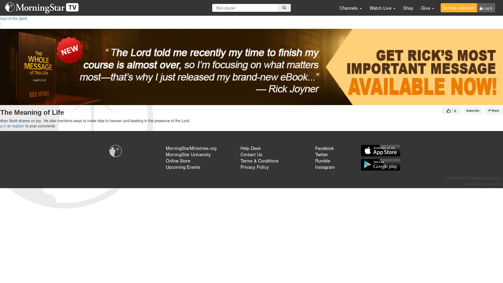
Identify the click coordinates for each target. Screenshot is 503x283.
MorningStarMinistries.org (191, 148)
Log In (488, 8)
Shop (408, 7)
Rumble (322, 160)
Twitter (321, 154)
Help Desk (250, 148)
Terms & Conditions (259, 160)
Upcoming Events (183, 167)
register (18, 125)
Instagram (325, 167)
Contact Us (251, 154)
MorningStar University (188, 154)
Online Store (178, 160)
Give (426, 7)
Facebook (324, 148)
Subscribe (472, 110)
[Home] (44, 7)
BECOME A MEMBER (458, 8)
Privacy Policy (254, 167)
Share (495, 110)
